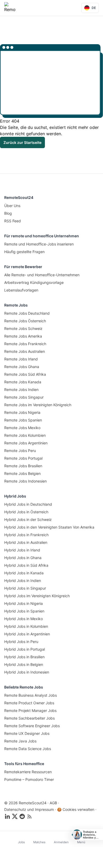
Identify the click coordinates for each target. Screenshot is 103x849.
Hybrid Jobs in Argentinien (27, 634)
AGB (53, 803)
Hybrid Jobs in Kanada (24, 573)
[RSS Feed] (29, 816)
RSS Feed (12, 221)
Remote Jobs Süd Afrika (25, 374)
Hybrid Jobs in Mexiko (23, 618)
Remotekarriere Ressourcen (28, 772)
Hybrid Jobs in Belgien (23, 664)
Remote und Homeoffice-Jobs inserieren (39, 244)
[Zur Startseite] (10, 8)
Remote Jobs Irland (21, 359)
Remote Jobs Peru (20, 450)
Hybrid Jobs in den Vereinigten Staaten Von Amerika (49, 527)
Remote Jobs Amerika (23, 336)
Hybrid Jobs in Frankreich (26, 534)
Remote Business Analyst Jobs (30, 695)
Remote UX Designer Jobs (26, 733)
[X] (15, 816)
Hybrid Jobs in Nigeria (23, 603)
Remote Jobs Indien (21, 389)
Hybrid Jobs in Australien (25, 542)
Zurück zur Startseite (22, 142)
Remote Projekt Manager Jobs (30, 710)
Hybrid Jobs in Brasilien (24, 657)
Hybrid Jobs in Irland (22, 550)
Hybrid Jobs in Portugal (24, 649)
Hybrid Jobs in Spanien (24, 611)
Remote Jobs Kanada (22, 382)
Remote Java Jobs (20, 741)
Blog (8, 213)
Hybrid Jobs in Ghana (22, 557)
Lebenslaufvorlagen (21, 290)
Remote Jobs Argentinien (26, 443)
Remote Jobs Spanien (23, 420)
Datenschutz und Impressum (29, 809)
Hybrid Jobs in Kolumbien (26, 626)
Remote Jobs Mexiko (22, 427)
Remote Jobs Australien (24, 351)
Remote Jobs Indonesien (25, 481)
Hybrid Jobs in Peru (21, 641)
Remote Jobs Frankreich (25, 343)
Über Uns (12, 205)
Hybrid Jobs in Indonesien (26, 672)
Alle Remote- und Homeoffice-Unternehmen (41, 275)
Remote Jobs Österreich (25, 321)
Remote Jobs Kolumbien (25, 435)
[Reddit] (22, 816)
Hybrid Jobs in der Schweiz (28, 519)
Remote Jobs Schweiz (23, 328)
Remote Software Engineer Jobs (32, 726)
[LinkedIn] (7, 816)
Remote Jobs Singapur (24, 397)
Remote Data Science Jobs (27, 748)
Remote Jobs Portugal (23, 458)
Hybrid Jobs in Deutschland (28, 504)
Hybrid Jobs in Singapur (25, 588)
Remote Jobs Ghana (21, 366)
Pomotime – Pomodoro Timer (29, 779)
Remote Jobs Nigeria (22, 412)
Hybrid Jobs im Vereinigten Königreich (37, 596)
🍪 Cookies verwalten (75, 809)
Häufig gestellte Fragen (24, 251)
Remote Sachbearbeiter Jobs (29, 718)
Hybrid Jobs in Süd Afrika (26, 565)
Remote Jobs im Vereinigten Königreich (37, 405)
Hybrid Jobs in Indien (22, 580)
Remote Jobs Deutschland (27, 313)
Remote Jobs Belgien (22, 473)
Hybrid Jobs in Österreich (26, 512)
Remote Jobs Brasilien (23, 466)
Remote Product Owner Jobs (29, 703)
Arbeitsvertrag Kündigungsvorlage (34, 282)
